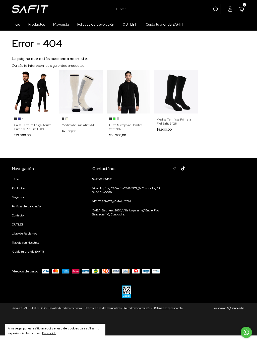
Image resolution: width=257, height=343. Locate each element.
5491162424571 (102, 179)
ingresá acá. (144, 308)
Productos (36, 24)
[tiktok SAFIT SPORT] (183, 168)
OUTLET (129, 24)
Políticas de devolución (95, 24)
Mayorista (61, 24)
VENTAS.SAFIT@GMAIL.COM (111, 201)
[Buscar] (215, 9)
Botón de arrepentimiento (168, 308)
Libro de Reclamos (24, 234)
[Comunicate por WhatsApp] (246, 332)
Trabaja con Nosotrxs (25, 243)
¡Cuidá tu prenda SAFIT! (164, 24)
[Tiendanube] (229, 308)
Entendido (49, 333)
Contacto (18, 215)
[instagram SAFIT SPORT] (174, 168)
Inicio (16, 24)
